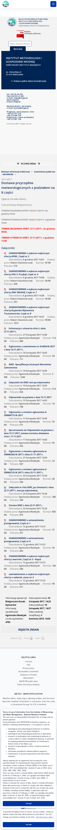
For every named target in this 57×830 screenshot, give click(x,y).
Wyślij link (14, 638)
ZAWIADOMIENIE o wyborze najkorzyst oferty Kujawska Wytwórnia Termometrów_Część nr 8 (27, 310)
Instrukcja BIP (13, 123)
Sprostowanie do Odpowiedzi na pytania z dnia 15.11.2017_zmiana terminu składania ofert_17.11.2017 (29, 433)
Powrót (38, 638)
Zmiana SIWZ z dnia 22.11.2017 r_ (26, 505)
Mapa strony (26, 123)
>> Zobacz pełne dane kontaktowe (28, 81)
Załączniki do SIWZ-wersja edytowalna (29, 382)
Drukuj (26, 638)
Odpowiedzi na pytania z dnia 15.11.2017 (30, 397)
